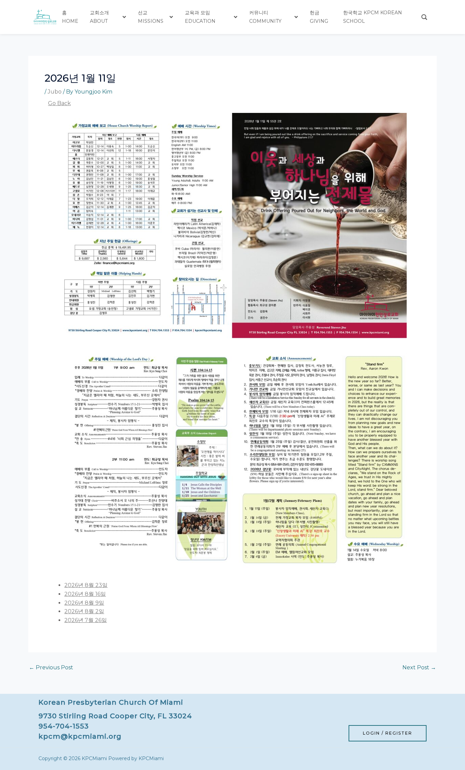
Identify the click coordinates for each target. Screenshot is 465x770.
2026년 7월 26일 (85, 620)
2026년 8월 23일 (86, 585)
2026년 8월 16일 (85, 594)
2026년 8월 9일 (84, 603)
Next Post (419, 667)
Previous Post (51, 667)
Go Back (59, 103)
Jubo (55, 91)
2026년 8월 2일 (84, 611)
